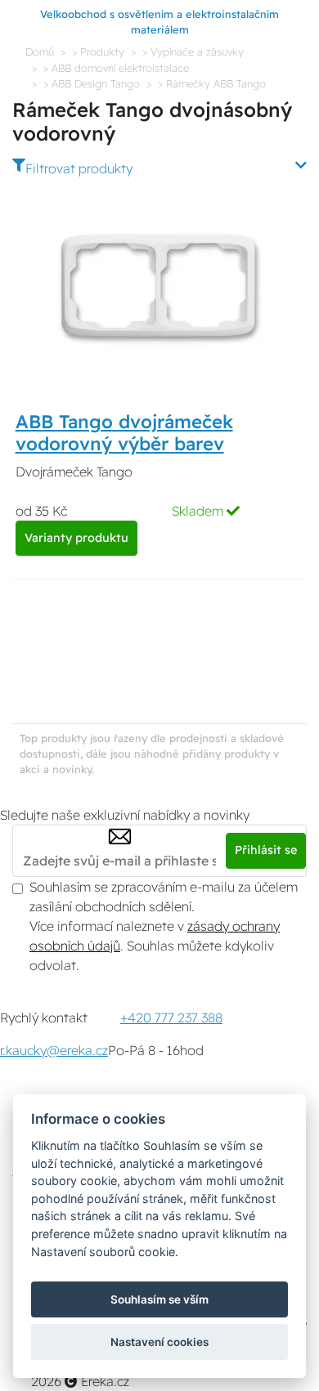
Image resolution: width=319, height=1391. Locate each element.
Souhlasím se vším (159, 1299)
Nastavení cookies (159, 1342)
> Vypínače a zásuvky (193, 51)
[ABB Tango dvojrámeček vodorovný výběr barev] (159, 288)
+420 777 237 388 (171, 1017)
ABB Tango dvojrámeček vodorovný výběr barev (124, 432)
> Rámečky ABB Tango (212, 83)
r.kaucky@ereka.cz (54, 1050)
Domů (39, 51)
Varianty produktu (76, 537)
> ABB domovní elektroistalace (116, 67)
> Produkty (98, 51)
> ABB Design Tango (91, 83)
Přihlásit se (266, 850)
